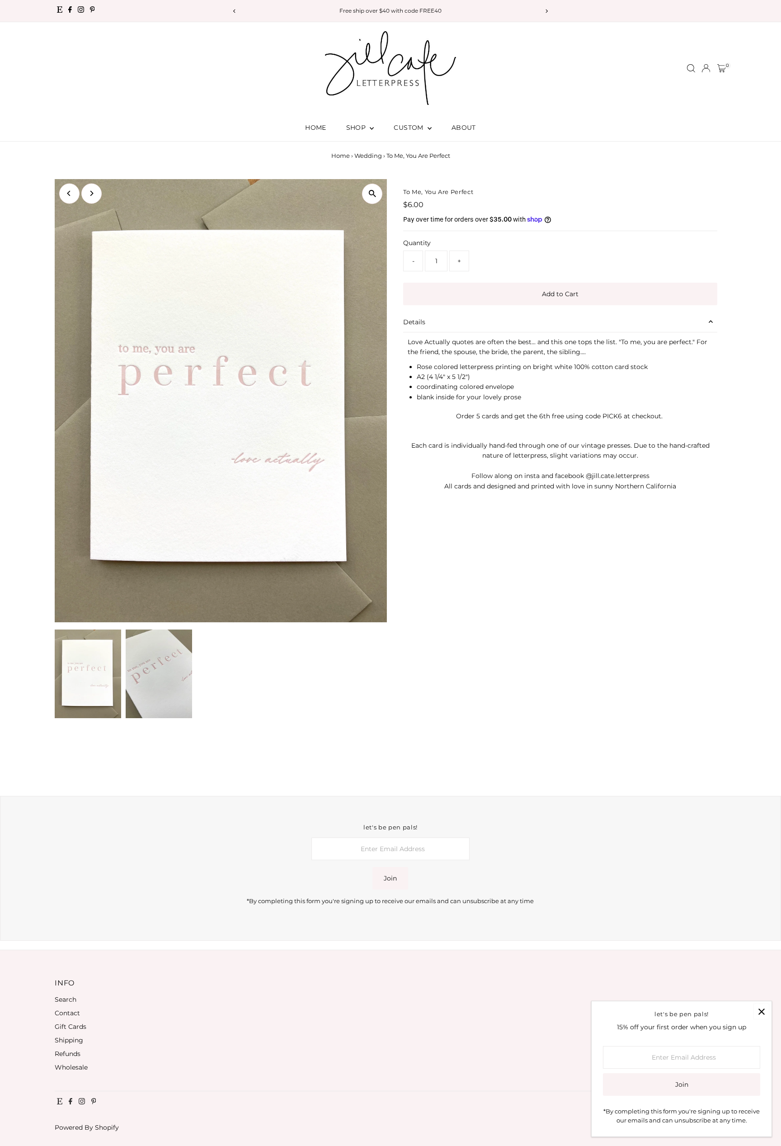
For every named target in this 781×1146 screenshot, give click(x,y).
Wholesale (71, 1067)
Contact (67, 1013)
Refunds (67, 1054)
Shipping (69, 1040)
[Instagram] (80, 11)
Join (390, 878)
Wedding (368, 155)
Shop (357, 127)
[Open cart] (721, 68)
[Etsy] (60, 11)
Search (65, 999)
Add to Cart (560, 294)
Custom (409, 127)
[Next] (546, 11)
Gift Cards (70, 1027)
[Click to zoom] (372, 194)
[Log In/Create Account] (706, 68)
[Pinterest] (92, 11)
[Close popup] (761, 1011)
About (464, 127)
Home (315, 127)
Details (414, 322)
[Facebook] (70, 11)
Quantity (417, 243)
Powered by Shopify (87, 1127)
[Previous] (234, 11)
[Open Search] (691, 68)
